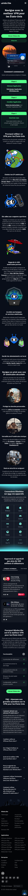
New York (16, 179)
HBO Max (16, 273)
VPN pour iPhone (6, 849)
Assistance (4, 821)
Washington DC (14, 445)
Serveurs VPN (5, 829)
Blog (16, 865)
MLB (22, 223)
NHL (10, 225)
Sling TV (15, 279)
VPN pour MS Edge (6, 847)
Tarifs (2, 819)
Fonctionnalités (19, 821)
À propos (3, 860)
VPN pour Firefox (6, 845)
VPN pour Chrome (6, 843)
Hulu (11, 273)
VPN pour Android (20, 838)
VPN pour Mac (5, 840)
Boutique (17, 819)
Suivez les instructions (12, 105)
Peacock (4, 275)
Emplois (3, 865)
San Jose (19, 443)
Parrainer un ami (19, 823)
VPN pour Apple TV (20, 845)
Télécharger (4, 814)
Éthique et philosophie (18, 826)
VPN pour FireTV (19, 843)
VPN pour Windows (6, 838)
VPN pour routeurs (20, 849)
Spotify (13, 363)
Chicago (3, 181)
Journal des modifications (18, 815)
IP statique (11, 441)
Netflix (9, 363)
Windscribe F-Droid (6, 852)
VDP (16, 862)
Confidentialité (19, 860)
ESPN (24, 229)
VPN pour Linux (19, 840)
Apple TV (19, 363)
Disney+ (21, 273)
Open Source (4, 823)
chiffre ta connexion (14, 409)
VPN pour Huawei (20, 847)
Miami (8, 181)
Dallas (6, 443)
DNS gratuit (4, 825)
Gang (16, 867)
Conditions (4, 862)
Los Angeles (23, 179)
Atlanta (18, 441)
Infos (2, 867)
